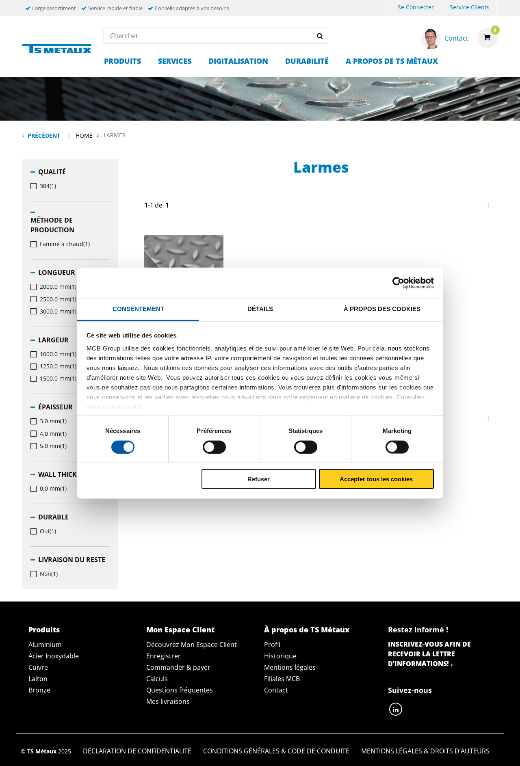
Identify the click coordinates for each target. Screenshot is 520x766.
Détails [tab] (260, 308)
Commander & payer (178, 667)
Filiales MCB (282, 678)
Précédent (44, 135)
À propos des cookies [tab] (382, 308)
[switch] (214, 446)
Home (84, 135)
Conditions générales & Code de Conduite (276, 751)
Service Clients (470, 7)
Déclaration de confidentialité (137, 751)
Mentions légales (290, 667)
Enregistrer (163, 655)
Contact (276, 690)
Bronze (39, 690)
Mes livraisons (168, 701)
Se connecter (416, 7)
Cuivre (38, 667)
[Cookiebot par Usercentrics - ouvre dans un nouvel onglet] (398, 283)
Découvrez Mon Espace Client (191, 644)
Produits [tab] (44, 629)
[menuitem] (416, 8)
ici (137, 406)
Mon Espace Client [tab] (180, 629)
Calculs (157, 678)
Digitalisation (238, 61)
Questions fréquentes (179, 690)
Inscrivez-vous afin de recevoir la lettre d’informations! (429, 654)
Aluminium (45, 644)
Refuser (258, 479)
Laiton (38, 678)
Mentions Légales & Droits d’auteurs (425, 751)
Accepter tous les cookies (376, 479)
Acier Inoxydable (53, 655)
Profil (272, 644)
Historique (280, 655)
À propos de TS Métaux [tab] (306, 629)
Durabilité (307, 61)
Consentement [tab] (138, 308)
